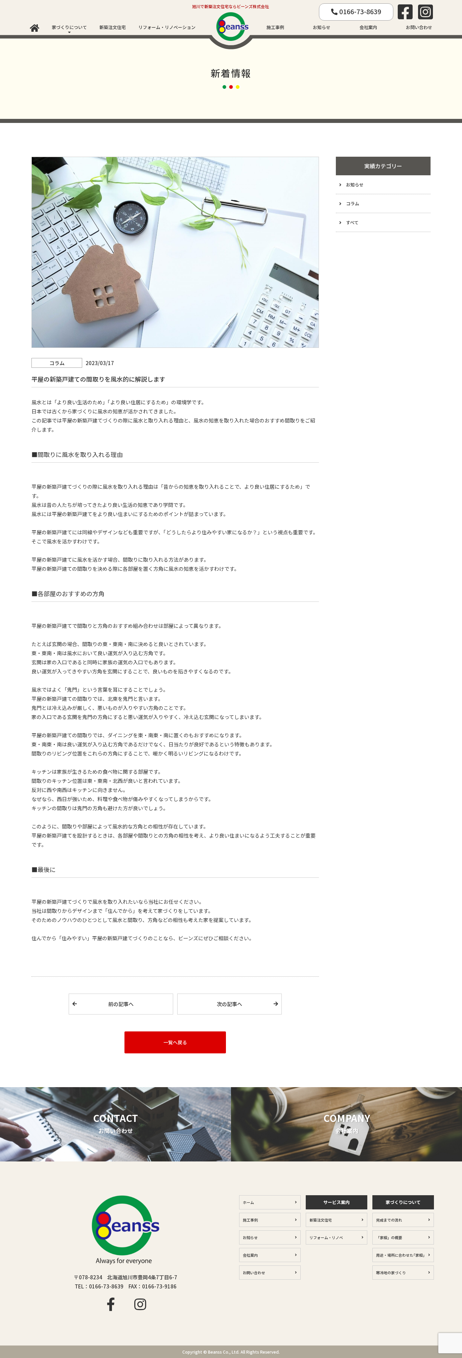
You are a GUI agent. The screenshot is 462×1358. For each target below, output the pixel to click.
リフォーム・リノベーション (166, 27)
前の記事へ (121, 1003)
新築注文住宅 (112, 27)
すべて (352, 222)
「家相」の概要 (389, 1237)
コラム (352, 203)
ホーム (248, 1202)
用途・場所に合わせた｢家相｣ (400, 1255)
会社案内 (368, 27)
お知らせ (321, 27)
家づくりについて (69, 27)
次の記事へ (229, 1003)
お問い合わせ (419, 27)
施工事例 (275, 27)
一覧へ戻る (175, 1042)
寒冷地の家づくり (391, 1272)
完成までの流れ (389, 1220)
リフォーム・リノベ (326, 1237)
